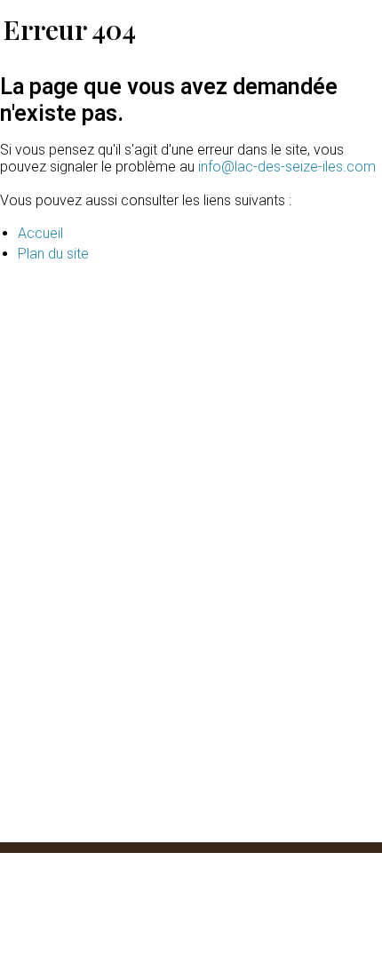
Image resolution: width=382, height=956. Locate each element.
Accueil (40, 233)
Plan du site (53, 253)
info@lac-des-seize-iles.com (287, 166)
